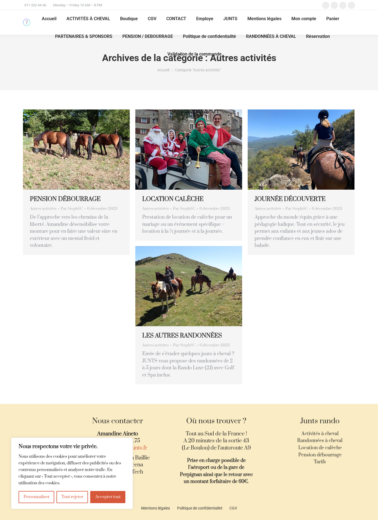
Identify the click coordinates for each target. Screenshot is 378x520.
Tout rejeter (72, 497)
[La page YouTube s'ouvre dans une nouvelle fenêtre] (351, 5)
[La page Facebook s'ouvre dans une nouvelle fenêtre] (325, 5)
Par (72, 208)
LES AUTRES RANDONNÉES (182, 335)
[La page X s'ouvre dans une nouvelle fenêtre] (334, 5)
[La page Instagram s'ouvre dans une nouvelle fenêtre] (342, 5)
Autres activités (43, 208)
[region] (72, 473)
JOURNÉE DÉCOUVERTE (290, 199)
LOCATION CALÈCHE (172, 199)
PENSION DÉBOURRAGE (65, 199)
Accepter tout (108, 497)
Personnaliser (37, 497)
